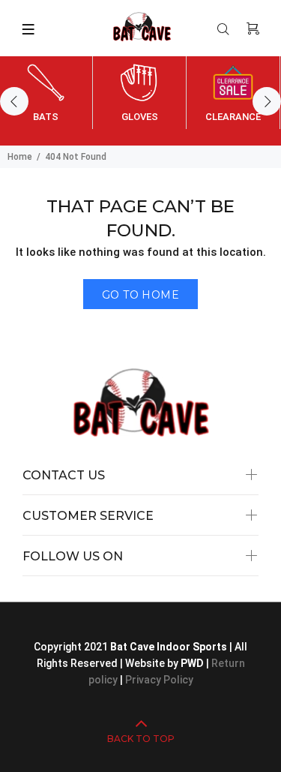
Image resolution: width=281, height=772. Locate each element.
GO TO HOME (140, 295)
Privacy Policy (159, 680)
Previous (14, 101)
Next (267, 101)
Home (19, 157)
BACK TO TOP (141, 738)
